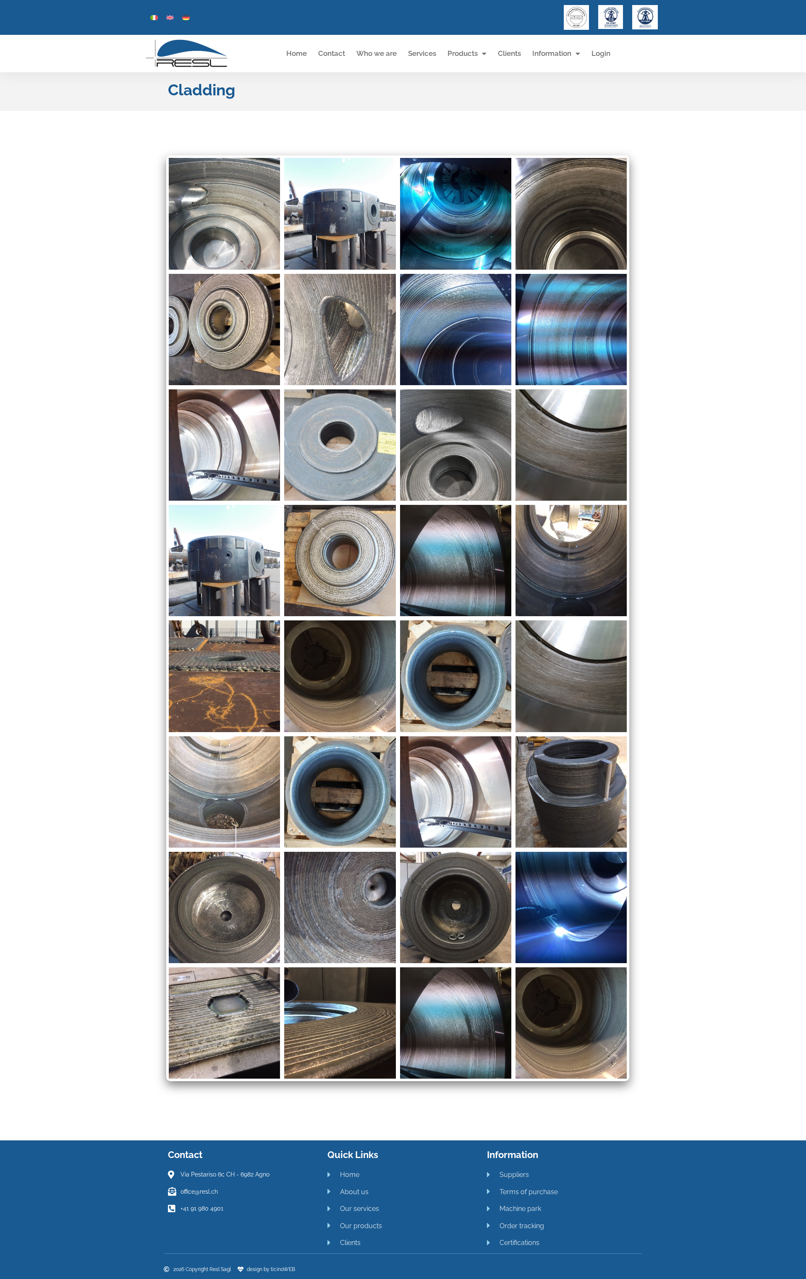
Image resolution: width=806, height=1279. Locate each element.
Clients (509, 53)
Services (422, 53)
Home (296, 53)
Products (462, 53)
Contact (331, 53)
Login (600, 53)
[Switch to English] (170, 17)
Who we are (376, 53)
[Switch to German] (186, 17)
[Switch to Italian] (154, 17)
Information (551, 53)
